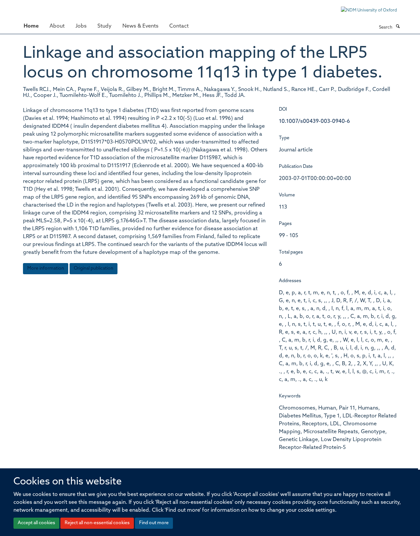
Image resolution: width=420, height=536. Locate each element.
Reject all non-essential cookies (97, 523)
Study (104, 26)
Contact (179, 26)
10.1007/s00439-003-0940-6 (314, 121)
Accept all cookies (36, 523)
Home (31, 26)
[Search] (397, 27)
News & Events (140, 26)
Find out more (154, 523)
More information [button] (45, 268)
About (57, 26)
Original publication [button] (93, 268)
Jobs (81, 26)
